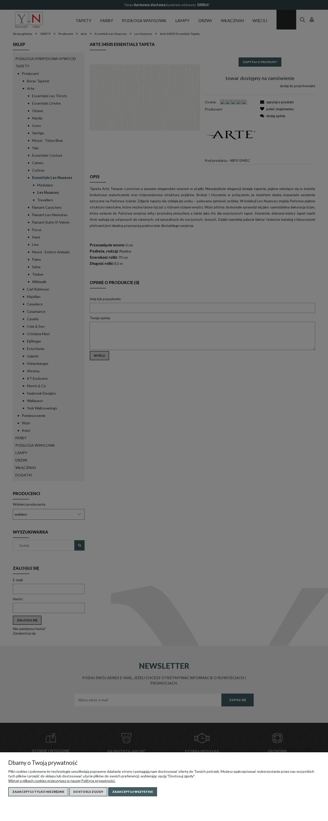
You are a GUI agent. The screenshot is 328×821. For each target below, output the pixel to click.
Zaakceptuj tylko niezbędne (38, 792)
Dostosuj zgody (88, 792)
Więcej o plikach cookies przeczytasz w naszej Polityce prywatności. (61, 780)
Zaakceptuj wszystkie (132, 792)
